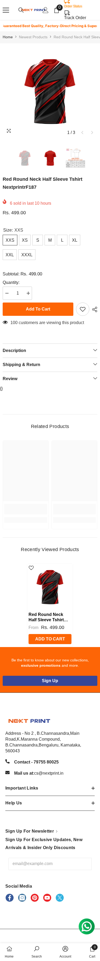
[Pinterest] (34, 897)
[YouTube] (47, 897)
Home (8, 37)
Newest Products (33, 37)
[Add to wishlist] (82, 309)
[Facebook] (9, 897)
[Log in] (46, 10)
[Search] (21, 10)
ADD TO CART (50, 639)
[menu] (6, 10)
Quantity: (11, 282)
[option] (50, 90)
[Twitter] (59, 897)
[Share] (93, 309)
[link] (25, 509)
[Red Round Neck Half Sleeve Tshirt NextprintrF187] (50, 586)
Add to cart (38, 309)
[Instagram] (22, 897)
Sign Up (50, 680)
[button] (82, 132)
